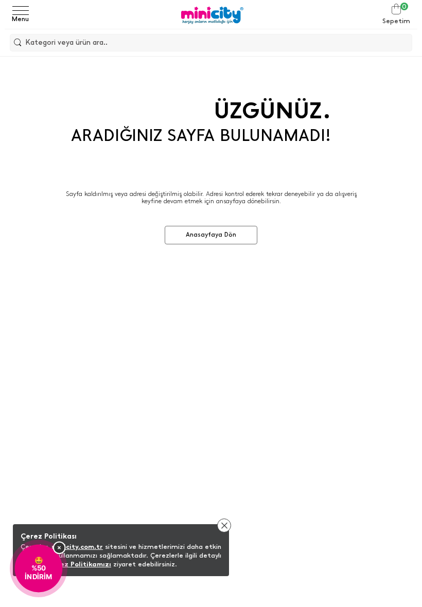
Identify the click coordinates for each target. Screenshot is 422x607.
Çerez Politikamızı (79, 564)
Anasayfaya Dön (211, 234)
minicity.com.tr (77, 546)
